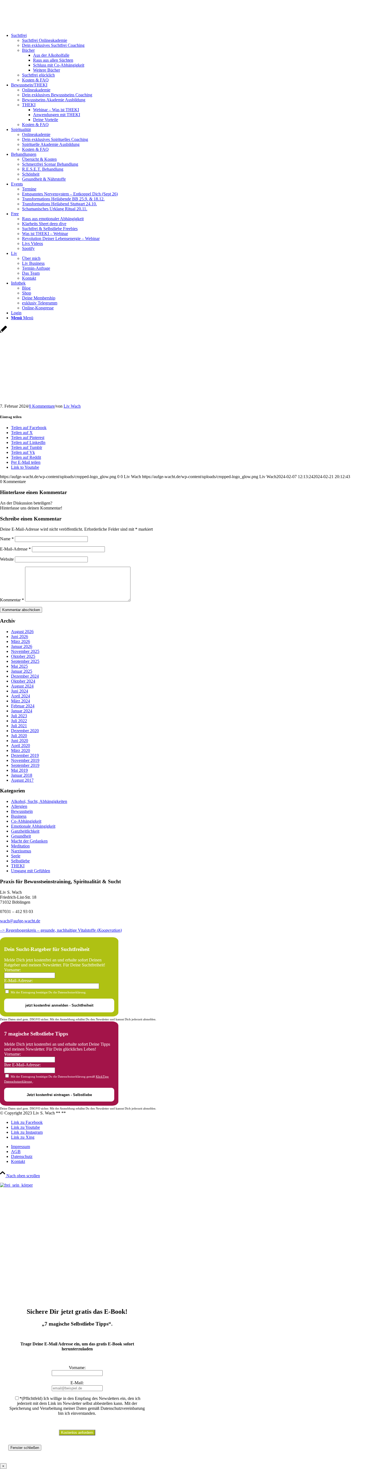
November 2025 (25, 651)
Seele (15, 856)
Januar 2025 (21, 671)
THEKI (17, 865)
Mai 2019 (19, 770)
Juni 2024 (19, 691)
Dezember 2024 (25, 676)
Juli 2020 (19, 735)
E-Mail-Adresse (15, 549)
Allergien (19, 806)
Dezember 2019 (25, 755)
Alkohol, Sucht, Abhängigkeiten (39, 801)
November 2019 (25, 760)
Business (18, 816)
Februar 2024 (22, 706)
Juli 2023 (19, 715)
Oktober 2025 (23, 656)
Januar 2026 (21, 646)
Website (7, 559)
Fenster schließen (24, 1448)
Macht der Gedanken (29, 841)
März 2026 (20, 641)
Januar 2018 (21, 775)
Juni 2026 (19, 636)
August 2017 (22, 780)
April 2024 (20, 696)
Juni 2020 (19, 740)
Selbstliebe (20, 860)
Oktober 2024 (23, 681)
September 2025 (25, 661)
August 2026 (22, 631)
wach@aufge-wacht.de (20, 921)
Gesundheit (21, 836)
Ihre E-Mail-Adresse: (22, 1064)
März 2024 (20, 701)
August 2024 (22, 686)
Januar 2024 (21, 710)
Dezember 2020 (25, 730)
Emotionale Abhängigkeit (33, 826)
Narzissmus (21, 851)
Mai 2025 (19, 666)
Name (7, 538)
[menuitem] (193, 58)
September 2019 (25, 765)
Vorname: (12, 969)
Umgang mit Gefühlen (30, 870)
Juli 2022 (19, 720)
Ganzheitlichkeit (25, 831)
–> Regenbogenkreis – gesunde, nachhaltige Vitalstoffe (61, 930)
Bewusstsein (22, 811)
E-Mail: (77, 1382)
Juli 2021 (19, 725)
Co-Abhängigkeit (26, 821)
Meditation (20, 846)
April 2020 (20, 745)
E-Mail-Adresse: (18, 980)
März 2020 (20, 750)
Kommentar (12, 600)
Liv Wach (72, 406)
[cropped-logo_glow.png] (41, 26)
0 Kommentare (42, 406)
